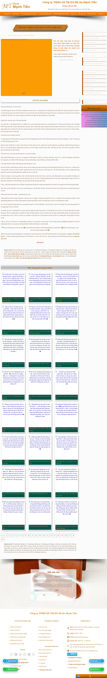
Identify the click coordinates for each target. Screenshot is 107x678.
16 (51, 535)
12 (36, 535)
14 (43, 535)
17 (54, 535)
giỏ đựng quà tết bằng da (64, 113)
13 (39, 535)
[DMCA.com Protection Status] (72, 655)
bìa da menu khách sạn (76, 9)
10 (28, 535)
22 (73, 535)
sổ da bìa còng (86, 9)
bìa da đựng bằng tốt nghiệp (57, 221)
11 (32, 535)
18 (58, 535)
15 (47, 535)
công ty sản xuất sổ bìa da (62, 9)
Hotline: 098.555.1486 (70, 6)
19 (62, 535)
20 (65, 535)
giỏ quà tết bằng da (66, 124)
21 (69, 535)
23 (2, 539)
